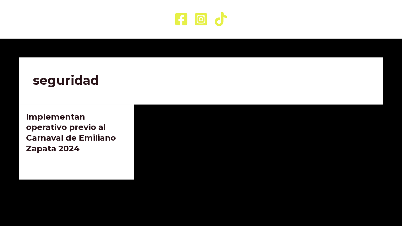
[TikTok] (221, 19)
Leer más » (38, 165)
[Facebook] (181, 19)
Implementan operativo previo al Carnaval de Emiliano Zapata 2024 (71, 132)
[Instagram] (201, 19)
